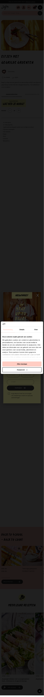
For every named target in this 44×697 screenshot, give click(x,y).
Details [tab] (22, 329)
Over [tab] (36, 329)
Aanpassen (21, 370)
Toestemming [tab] (8, 329)
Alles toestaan (22, 364)
